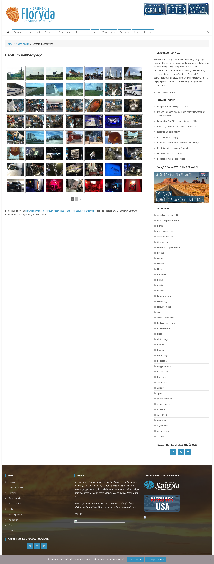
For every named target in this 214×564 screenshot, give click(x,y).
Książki (160, 285)
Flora (159, 269)
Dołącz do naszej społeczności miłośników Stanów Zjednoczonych (181, 113)
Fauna (160, 258)
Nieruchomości (32, 32)
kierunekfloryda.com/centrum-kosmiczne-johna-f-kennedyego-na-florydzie (60, 210)
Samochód (162, 382)
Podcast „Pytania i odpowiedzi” (171, 158)
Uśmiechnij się (164, 404)
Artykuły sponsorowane (168, 220)
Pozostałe (162, 360)
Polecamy (124, 32)
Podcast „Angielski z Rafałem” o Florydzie (176, 126)
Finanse (160, 263)
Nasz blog (162, 301)
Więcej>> (78, 513)
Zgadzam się (135, 559)
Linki (95, 32)
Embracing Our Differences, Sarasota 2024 (177, 121)
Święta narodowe (165, 398)
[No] (210, 559)
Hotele (160, 279)
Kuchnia (161, 290)
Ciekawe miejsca (165, 236)
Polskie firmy (82, 32)
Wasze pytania (108, 32)
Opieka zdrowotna (165, 317)
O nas (136, 32)
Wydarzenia (162, 425)
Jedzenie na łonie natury (168, 131)
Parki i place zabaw (166, 323)
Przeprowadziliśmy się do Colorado (173, 106)
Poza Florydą (163, 355)
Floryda (17, 32)
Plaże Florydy (163, 339)
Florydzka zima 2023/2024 (169, 153)
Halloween (162, 274)
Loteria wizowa (164, 296)
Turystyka (49, 32)
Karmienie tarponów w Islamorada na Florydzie (179, 142)
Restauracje (162, 371)
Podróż (160, 344)
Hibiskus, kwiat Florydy (167, 137)
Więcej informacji (156, 559)
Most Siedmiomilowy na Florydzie (173, 148)
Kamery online (64, 32)
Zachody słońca (164, 431)
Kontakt (147, 32)
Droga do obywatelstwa (168, 247)
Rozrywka (161, 377)
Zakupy (160, 436)
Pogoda (161, 350)
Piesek (160, 333)
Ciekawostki (162, 242)
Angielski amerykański (167, 215)
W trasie (161, 409)
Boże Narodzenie (165, 231)
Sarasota (161, 387)
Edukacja (161, 252)
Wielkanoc (162, 414)
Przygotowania (164, 366)
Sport (159, 393)
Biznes (160, 225)
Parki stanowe (163, 328)
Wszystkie (161, 420)
